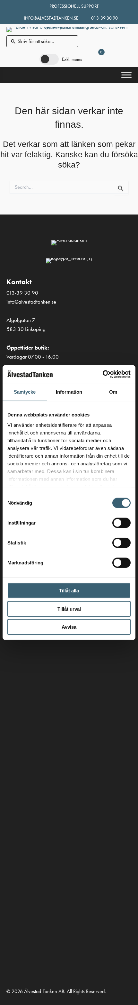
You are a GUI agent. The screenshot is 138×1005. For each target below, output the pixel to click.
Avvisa (69, 627)
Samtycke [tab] (25, 392)
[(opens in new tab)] (14, 732)
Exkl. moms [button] (72, 59)
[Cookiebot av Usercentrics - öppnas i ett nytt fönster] (102, 374)
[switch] (121, 523)
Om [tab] (113, 392)
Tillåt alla (69, 590)
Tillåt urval (69, 608)
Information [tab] (69, 392)
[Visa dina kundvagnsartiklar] (95, 59)
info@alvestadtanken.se (51, 18)
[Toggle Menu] (126, 75)
